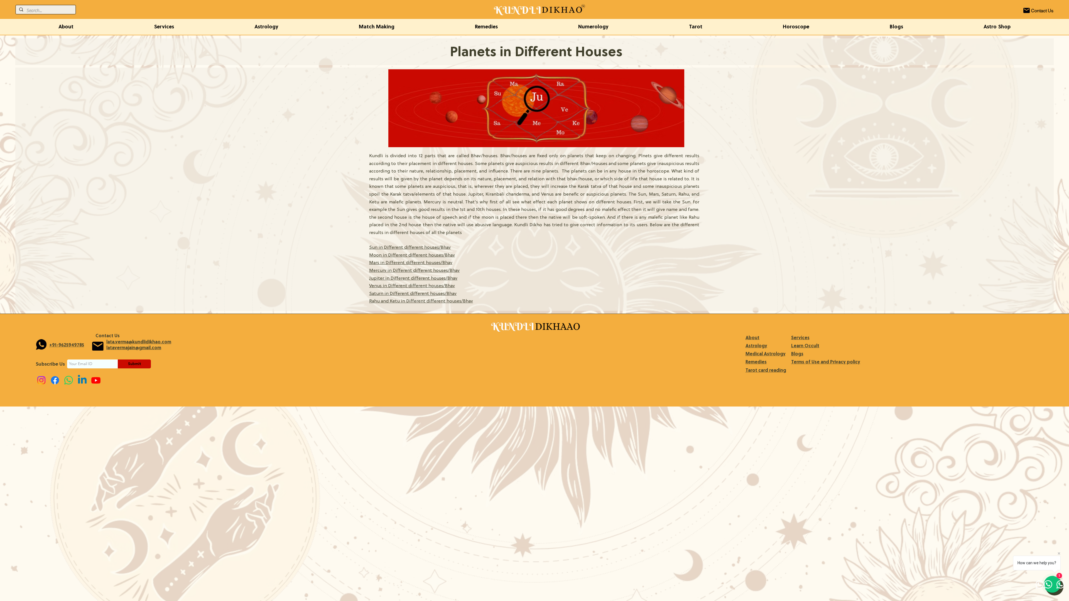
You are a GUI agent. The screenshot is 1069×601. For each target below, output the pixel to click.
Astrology (756, 346)
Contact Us (107, 336)
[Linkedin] (82, 380)
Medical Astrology (766, 354)
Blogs (797, 354)
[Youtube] (95, 380)
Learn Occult (805, 346)
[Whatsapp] (68, 380)
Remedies (756, 362)
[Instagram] (41, 380)
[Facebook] (55, 380)
